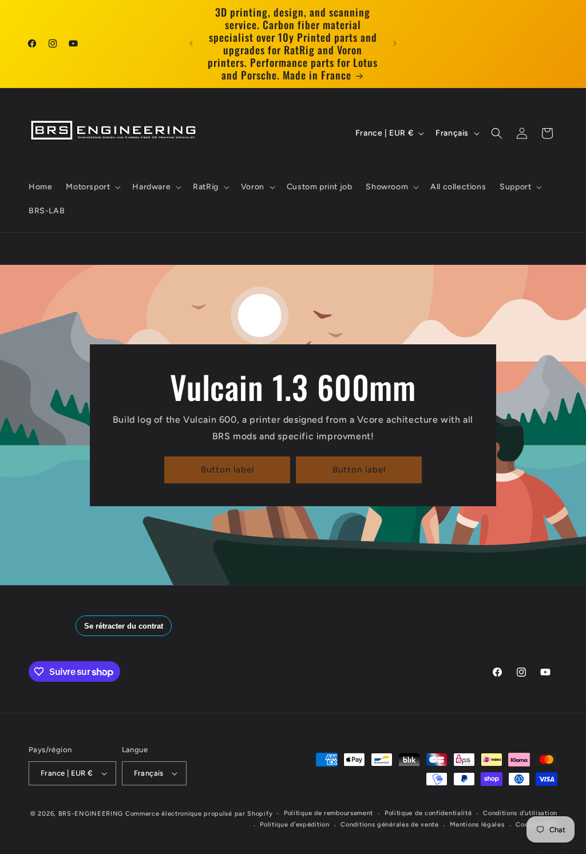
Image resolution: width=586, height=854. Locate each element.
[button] (92, 187)
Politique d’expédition (294, 824)
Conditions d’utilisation (520, 813)
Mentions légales (477, 824)
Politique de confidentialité (428, 813)
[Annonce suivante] (394, 43)
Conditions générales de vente (389, 824)
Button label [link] (227, 469)
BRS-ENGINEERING (91, 813)
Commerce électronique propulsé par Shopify (198, 813)
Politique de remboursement (328, 813)
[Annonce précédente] (191, 43)
